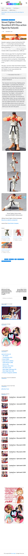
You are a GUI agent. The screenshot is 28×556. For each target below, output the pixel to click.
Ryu (15, 259)
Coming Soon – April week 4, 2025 (17, 465)
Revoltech (11, 259)
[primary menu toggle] (1, 3)
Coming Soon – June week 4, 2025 (17, 404)
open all (3, 354)
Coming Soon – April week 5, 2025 (17, 458)
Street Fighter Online (6, 261)
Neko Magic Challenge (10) (9, 369)
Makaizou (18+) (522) (8, 366)
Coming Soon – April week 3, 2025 (17, 472)
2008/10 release (5, 19)
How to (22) (6, 364)
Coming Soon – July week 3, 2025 (17, 397)
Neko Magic (13, 553)
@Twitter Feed (5, 389)
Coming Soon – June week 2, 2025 (17, 417)
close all (8, 354)
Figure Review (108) (8, 362)
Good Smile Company (13, 223)
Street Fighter (21, 259)
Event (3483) (6, 359)
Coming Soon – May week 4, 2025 (17, 438)
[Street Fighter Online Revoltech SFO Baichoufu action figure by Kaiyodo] (6, 245)
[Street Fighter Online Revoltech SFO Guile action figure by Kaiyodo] (6, 233)
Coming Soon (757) (7, 357)
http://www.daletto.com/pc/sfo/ (9, 220)
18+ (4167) (5, 355)
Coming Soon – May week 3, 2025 (17, 445)
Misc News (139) (7, 367)
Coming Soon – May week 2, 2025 (17, 452)
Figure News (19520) (8, 361)
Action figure (12, 19)
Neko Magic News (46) (8, 371)
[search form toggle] (26, 3)
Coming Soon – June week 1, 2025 (17, 424)
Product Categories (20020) (10, 372)
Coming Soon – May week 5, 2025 (17, 431)
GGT (3, 31)
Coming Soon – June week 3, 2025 (17, 410)
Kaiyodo (6, 259)
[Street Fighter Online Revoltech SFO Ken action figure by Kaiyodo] (18, 233)
